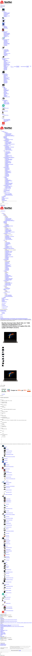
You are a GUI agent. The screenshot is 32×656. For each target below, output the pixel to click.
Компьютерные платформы (9, 164)
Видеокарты (7, 168)
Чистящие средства (8, 162)
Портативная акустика (8, 155)
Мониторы (5, 137)
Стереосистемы (7, 151)
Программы (7, 166)
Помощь (1, 631)
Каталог (3, 131)
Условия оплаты (2, 632)
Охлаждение (7, 174)
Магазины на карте (3, 310)
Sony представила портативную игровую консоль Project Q (8, 621)
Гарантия (3, 198)
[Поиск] (0, 204)
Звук (4, 150)
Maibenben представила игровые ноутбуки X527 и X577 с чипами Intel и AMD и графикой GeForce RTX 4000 (16, 622)
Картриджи (7, 181)
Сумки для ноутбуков (8, 133)
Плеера (6, 154)
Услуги (5, 192)
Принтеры (6, 178)
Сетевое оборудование (8, 159)
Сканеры (6, 179)
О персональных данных (3, 630)
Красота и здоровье (8, 187)
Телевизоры (7, 146)
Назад (6, 223)
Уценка (5, 195)
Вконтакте (3, 313)
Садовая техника (7, 189)
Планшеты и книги (7, 140)
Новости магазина (4, 615)
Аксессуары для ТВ (8, 149)
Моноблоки (5, 136)
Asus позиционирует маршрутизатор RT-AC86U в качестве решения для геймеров (12, 626)
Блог (1, 635)
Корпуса (6, 170)
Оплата (3, 197)
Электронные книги (8, 141)
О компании (4, 196)
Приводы (6, 173)
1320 (20, 650)
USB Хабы (6, 165)
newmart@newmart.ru (3, 644)
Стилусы (6, 144)
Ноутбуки (6, 132)
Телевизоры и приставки (7, 145)
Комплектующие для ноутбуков (9, 135)
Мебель (5, 191)
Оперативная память (8, 172)
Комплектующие (6, 167)
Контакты (3, 199)
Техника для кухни (8, 188)
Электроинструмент (6, 190)
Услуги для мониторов (8, 194)
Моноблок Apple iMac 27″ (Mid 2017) (5, 625)
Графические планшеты (8, 183)
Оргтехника (7, 182)
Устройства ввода (7, 161)
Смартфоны (7, 138)
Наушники (6, 153)
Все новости (2, 618)
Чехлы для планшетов (8, 142)
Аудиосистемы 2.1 (8, 152)
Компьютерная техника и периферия (9, 157)
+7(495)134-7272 (2, 5)
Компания (1, 627)
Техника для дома (7, 186)
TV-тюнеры (7, 176)
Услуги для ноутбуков (8, 193)
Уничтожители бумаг (8, 184)
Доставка (1, 628)
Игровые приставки (8, 148)
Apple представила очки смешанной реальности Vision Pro (8, 619)
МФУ (6, 177)
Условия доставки (2, 633)
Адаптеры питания (8, 134)
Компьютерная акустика (8, 156)
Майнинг (6, 163)
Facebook (3, 312)
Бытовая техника (6, 185)
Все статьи (1, 624)
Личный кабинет (4, 200)
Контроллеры (7, 175)
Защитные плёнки (7, 143)
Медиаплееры (7, 147)
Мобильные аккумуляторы (9, 139)
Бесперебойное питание (8, 180)
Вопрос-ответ (2, 636)
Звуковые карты (7, 171)
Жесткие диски (7, 169)
